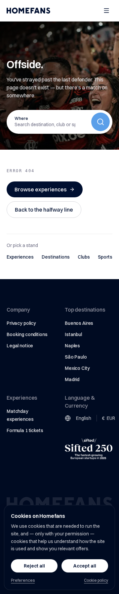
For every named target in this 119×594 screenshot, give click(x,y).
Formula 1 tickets (25, 430)
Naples (72, 346)
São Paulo (76, 357)
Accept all (84, 566)
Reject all (34, 566)
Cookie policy (96, 580)
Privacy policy (21, 323)
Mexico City (77, 368)
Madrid (72, 379)
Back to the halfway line (44, 209)
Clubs (84, 257)
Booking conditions (27, 334)
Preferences (23, 580)
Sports (105, 257)
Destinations (56, 257)
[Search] (100, 122)
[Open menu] (106, 11)
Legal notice (20, 346)
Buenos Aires (79, 323)
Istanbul (73, 334)
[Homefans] (28, 11)
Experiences (20, 257)
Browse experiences (41, 189)
